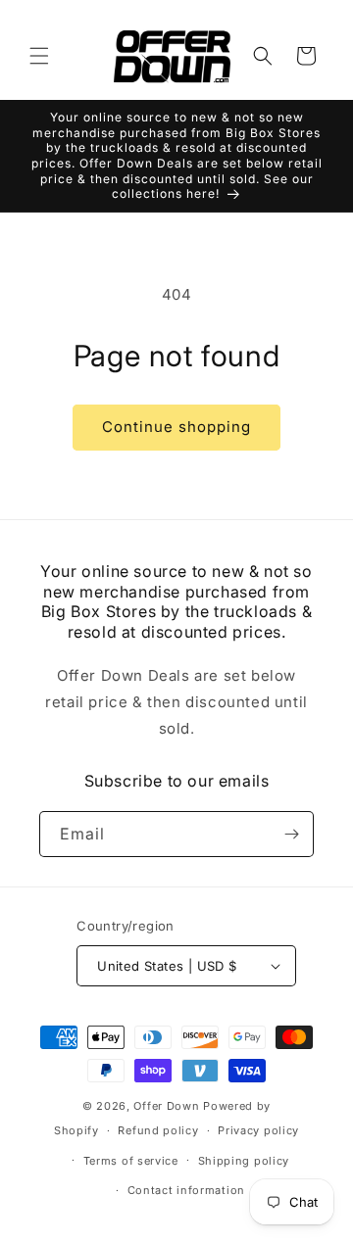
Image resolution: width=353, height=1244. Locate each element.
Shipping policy (244, 1161)
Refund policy (158, 1130)
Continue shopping (176, 426)
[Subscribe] (291, 834)
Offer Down (166, 1106)
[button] (39, 55)
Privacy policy (258, 1130)
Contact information (186, 1190)
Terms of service (130, 1161)
